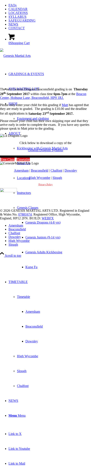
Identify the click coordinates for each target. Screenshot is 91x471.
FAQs (12, 5)
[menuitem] (49, 5)
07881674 (25, 214)
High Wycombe (39, 177)
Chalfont (56, 170)
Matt (65, 105)
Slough (57, 177)
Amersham (21, 170)
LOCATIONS (18, 13)
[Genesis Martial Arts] (15, 55)
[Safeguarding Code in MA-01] (8, 191)
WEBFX (48, 218)
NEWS (13, 24)
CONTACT (16, 28)
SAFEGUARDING (22, 20)
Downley (71, 170)
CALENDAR (18, 9)
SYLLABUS (17, 16)
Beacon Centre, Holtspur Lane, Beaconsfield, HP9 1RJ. (43, 96)
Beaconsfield (39, 170)
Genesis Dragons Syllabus (45, 150)
